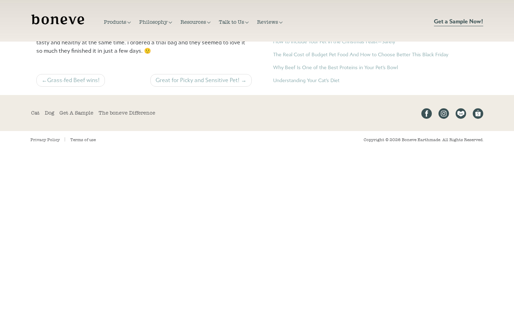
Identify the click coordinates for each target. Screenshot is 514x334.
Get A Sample (76, 113)
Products (115, 22)
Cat (35, 113)
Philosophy (153, 22)
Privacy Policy (45, 139)
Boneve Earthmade (421, 139)
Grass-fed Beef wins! (73, 80)
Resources (193, 22)
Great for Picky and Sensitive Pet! (198, 80)
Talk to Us (231, 22)
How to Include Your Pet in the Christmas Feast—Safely (334, 42)
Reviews (267, 22)
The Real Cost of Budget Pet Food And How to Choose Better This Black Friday (360, 55)
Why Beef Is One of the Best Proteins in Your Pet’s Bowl (335, 68)
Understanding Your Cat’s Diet (306, 81)
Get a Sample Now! (458, 21)
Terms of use (83, 139)
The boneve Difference (127, 113)
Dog (49, 113)
